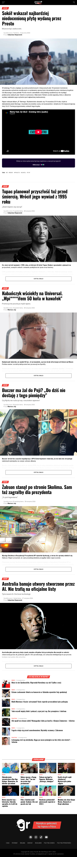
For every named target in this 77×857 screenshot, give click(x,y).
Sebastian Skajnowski (15, 35)
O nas (7, 843)
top (29, 172)
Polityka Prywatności (64, 843)
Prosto (17, 172)
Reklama (22, 843)
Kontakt (30, 843)
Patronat (15, 843)
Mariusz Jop (12, 310)
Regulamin (38, 843)
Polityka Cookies (49, 843)
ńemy (11, 172)
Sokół (24, 172)
